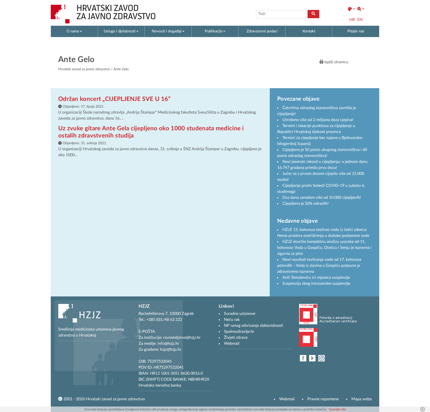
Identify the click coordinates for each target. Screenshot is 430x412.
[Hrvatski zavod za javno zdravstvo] (103, 14)
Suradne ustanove (239, 314)
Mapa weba (361, 399)
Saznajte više (337, 409)
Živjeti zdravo (236, 338)
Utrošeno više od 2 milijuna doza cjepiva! (317, 120)
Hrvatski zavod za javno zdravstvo (84, 69)
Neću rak (232, 320)
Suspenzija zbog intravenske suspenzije (316, 283)
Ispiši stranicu (335, 62)
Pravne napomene (323, 399)
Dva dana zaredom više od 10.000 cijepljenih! (321, 198)
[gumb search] (313, 14)
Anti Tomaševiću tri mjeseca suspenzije (316, 277)
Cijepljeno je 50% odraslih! (305, 204)
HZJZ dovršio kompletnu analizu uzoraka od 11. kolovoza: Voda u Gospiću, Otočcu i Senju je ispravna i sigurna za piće (324, 248)
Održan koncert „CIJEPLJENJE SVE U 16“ (114, 99)
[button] (351, 9)
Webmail (287, 399)
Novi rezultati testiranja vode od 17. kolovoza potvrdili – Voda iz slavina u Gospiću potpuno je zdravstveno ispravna (319, 266)
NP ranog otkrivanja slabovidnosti (253, 326)
